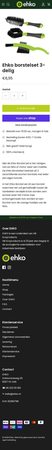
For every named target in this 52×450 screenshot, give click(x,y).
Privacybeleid (10, 327)
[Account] (42, 4)
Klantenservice (10, 351)
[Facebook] (4, 267)
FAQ (4, 304)
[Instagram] (9, 267)
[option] (26, 35)
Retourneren (9, 346)
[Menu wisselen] (3, 4)
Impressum (8, 356)
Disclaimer (8, 332)
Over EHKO (8, 299)
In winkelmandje (26, 108)
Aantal (6, 89)
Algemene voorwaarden (16, 337)
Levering (7, 341)
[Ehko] (26, 4)
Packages (7, 294)
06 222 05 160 (13, 388)
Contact (7, 309)
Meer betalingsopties (26, 125)
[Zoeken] (9, 4)
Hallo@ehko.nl (13, 394)
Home (5, 284)
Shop (5, 289)
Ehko (11, 437)
